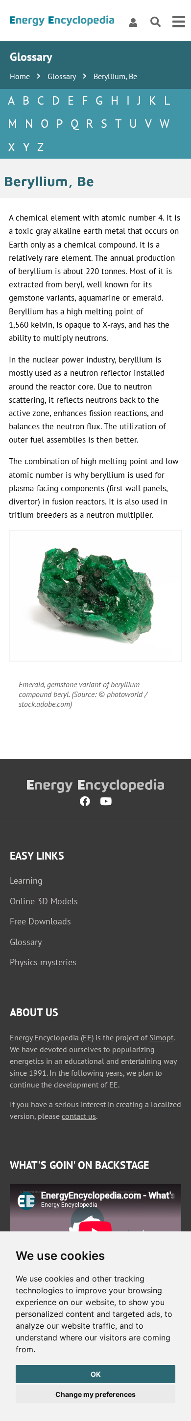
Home (20, 76)
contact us (79, 1116)
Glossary (62, 76)
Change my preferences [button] (95, 1394)
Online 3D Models (44, 901)
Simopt (161, 1037)
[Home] (62, 22)
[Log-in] (133, 22)
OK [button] (96, 1374)
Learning (26, 880)
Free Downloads (40, 921)
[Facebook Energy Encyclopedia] (85, 801)
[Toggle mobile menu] (178, 22)
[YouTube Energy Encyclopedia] (106, 801)
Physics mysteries (43, 962)
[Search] (155, 22)
